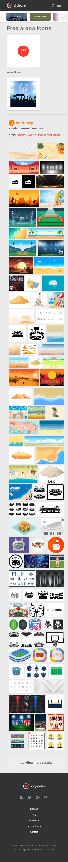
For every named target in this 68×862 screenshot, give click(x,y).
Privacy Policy (34, 826)
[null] (22, 151)
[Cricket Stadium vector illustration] (22, 217)
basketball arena (50, 135)
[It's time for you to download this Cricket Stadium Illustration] (19, 545)
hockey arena (26, 135)
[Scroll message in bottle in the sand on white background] (36, 362)
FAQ (34, 814)
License (34, 809)
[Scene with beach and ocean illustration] (46, 233)
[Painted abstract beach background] (55, 333)
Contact (34, 832)
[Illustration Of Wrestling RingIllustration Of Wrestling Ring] (50, 217)
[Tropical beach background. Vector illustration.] (20, 492)
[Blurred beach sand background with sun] (51, 349)
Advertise (34, 820)
